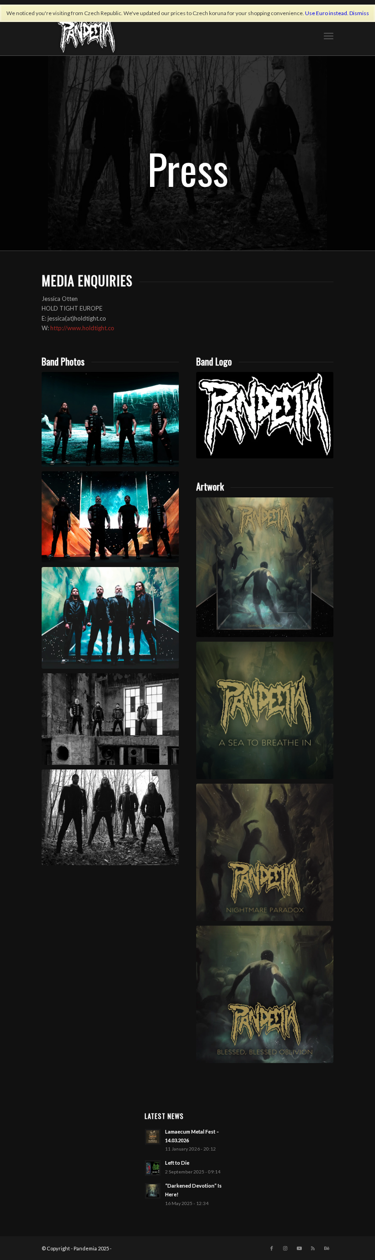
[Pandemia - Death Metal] (86, 34)
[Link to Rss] (313, 1248)
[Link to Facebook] (272, 1248)
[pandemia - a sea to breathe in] (264, 710)
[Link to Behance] (326, 1248)
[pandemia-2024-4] (110, 817)
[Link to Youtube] (299, 1248)
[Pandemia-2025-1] (110, 419)
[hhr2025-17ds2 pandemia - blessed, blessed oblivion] (264, 994)
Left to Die (177, 1163)
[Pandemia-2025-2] (110, 618)
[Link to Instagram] (285, 1248)
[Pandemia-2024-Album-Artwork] (264, 567)
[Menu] (328, 34)
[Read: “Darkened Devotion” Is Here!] (153, 1191)
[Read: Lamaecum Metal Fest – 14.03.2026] (153, 1137)
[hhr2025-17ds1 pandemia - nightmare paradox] (264, 852)
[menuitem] (328, 34)
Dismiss (359, 13)
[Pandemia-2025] (110, 517)
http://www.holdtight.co (82, 328)
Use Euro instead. (326, 13)
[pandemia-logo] (264, 415)
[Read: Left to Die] (153, 1168)
